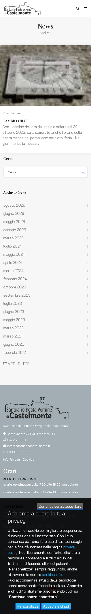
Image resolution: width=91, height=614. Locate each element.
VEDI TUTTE (19, 364)
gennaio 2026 (14, 230)
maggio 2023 (14, 320)
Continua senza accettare (60, 506)
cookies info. (52, 574)
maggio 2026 (14, 222)
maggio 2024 (14, 254)
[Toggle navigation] (85, 8)
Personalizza (28, 606)
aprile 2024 (12, 263)
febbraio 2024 (15, 279)
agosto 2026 (14, 205)
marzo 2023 (13, 328)
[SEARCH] (83, 172)
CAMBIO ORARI (15, 120)
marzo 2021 (13, 336)
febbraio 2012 (14, 353)
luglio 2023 (12, 303)
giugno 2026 (13, 213)
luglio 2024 (12, 246)
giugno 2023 (13, 312)
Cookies (28, 459)
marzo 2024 (13, 271)
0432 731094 (17, 440)
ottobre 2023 (14, 287)
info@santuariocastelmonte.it (28, 446)
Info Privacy (11, 459)
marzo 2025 (13, 238)
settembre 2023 (16, 295)
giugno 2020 (13, 344)
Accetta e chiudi (56, 606)
